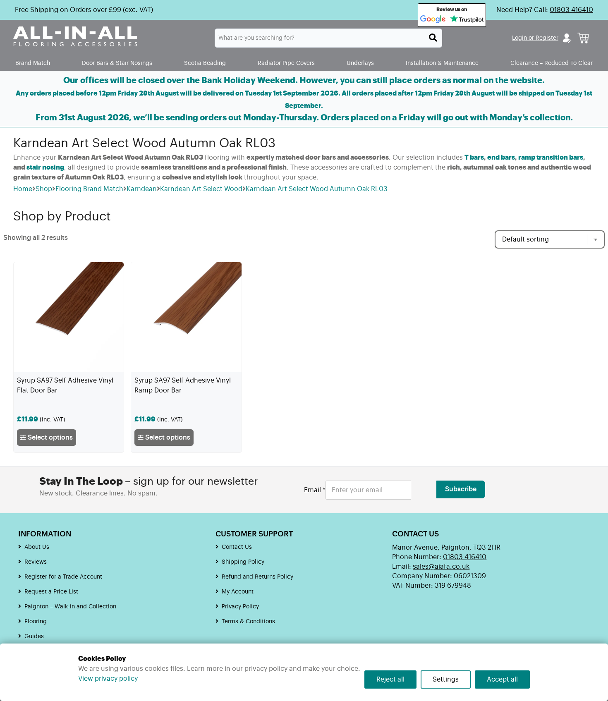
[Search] (433, 37)
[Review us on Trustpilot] (467, 19)
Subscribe (460, 489)
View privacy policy (108, 678)
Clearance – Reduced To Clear (551, 63)
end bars (501, 157)
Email (315, 490)
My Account (238, 592)
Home (22, 189)
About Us (36, 547)
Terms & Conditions (248, 621)
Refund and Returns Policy (257, 577)
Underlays (360, 63)
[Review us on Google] (433, 19)
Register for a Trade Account (63, 577)
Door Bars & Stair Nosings (117, 63)
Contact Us (237, 547)
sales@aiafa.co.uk (441, 566)
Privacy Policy (240, 607)
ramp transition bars (550, 157)
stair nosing (45, 167)
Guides (34, 636)
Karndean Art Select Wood (201, 189)
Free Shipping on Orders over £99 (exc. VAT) (84, 10)
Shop (44, 189)
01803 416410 (571, 10)
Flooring (35, 621)
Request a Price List (51, 592)
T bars (474, 157)
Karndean (142, 189)
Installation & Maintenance (442, 63)
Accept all (502, 679)
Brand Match (32, 63)
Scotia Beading (205, 63)
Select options (49, 437)
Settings (446, 679)
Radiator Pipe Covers (286, 63)
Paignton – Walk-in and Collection (70, 607)
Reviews (35, 562)
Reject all (390, 679)
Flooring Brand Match (89, 189)
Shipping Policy (243, 562)
